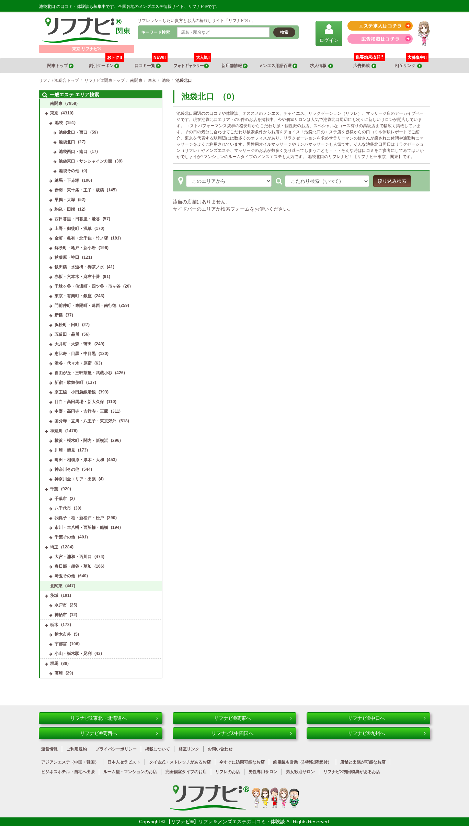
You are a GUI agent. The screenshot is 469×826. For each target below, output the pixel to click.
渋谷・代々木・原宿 (73, 363)
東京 (54, 113)
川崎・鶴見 (65, 450)
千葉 (54, 489)
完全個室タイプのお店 (186, 771)
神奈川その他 (67, 469)
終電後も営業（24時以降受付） (302, 762)
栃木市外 (63, 634)
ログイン (329, 40)
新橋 (59, 315)
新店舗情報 (232, 65)
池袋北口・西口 (73, 132)
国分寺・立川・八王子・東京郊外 (85, 420)
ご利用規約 (76, 749)
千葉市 (61, 498)
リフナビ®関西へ (98, 733)
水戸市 (61, 605)
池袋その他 (69, 170)
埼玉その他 (65, 575)
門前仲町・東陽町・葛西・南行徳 (85, 305)
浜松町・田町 (67, 324)
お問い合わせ (220, 749)
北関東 (56, 585)
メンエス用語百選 (276, 65)
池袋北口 (67, 141)
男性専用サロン (263, 771)
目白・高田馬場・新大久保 (79, 401)
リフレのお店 (227, 771)
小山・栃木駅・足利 (73, 653)
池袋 (59, 122)
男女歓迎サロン (300, 771)
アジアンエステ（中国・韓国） (70, 762)
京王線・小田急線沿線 (75, 392)
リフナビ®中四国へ (232, 733)
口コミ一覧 (150, 63)
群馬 (54, 663)
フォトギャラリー (191, 63)
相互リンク (411, 63)
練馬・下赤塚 (67, 180)
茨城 (54, 595)
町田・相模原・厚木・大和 (79, 459)
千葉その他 (65, 537)
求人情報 (319, 65)
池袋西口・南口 (73, 151)
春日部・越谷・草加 (73, 566)
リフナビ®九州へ (366, 733)
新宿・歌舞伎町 (69, 382)
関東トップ (58, 65)
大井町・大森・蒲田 (73, 344)
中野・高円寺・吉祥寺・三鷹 (81, 411)
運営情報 (49, 749)
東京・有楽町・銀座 (73, 295)
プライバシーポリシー (116, 749)
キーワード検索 (155, 32)
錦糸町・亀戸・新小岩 (75, 247)
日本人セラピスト (123, 762)
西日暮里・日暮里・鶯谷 (77, 218)
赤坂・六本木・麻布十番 (77, 276)
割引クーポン (105, 63)
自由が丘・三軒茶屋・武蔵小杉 (83, 372)
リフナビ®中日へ (366, 718)
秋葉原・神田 (67, 257)
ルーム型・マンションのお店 (130, 771)
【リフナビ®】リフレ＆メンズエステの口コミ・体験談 (226, 821)
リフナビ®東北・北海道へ (98, 718)
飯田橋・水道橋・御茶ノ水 (79, 267)
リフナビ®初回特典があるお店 (351, 771)
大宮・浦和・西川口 (73, 556)
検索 (284, 32)
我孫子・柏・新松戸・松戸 (79, 517)
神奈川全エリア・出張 (75, 479)
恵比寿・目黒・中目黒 (75, 353)
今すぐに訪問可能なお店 (242, 762)
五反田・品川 (67, 334)
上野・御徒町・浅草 (73, 228)
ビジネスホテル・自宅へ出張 (68, 771)
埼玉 (54, 547)
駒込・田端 (65, 209)
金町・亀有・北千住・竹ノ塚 (81, 238)
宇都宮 (61, 643)
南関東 (56, 103)
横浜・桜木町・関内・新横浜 (81, 440)
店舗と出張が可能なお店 (363, 762)
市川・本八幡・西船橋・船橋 (81, 527)
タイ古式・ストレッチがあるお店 (180, 762)
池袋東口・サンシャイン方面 (85, 161)
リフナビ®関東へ (232, 718)
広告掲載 (362, 65)
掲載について (157, 749)
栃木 (54, 624)
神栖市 (61, 614)
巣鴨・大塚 (65, 199)
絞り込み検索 (392, 181)
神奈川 (56, 430)
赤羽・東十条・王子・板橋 (79, 190)
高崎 (59, 673)
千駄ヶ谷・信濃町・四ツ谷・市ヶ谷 (88, 286)
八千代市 (63, 508)
